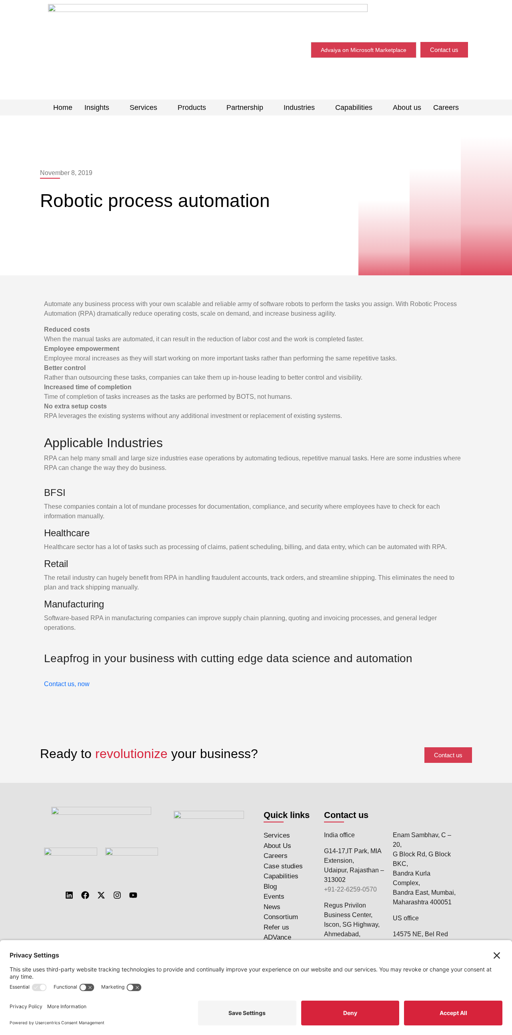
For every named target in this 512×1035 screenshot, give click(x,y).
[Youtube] (133, 895)
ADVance (277, 937)
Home (62, 107)
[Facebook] (85, 895)
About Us (277, 846)
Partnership (244, 107)
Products (192, 107)
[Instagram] (117, 895)
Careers (446, 107)
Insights (96, 107)
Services (143, 107)
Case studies (283, 866)
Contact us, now (67, 684)
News (272, 907)
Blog (270, 886)
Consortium (281, 917)
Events (274, 896)
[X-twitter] (101, 895)
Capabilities (353, 107)
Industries (299, 107)
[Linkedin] (69, 895)
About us (407, 107)
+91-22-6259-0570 (350, 889)
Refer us (276, 927)
